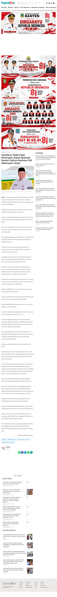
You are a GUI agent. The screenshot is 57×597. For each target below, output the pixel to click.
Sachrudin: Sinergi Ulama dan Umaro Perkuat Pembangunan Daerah (45, 228)
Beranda (3, 7)
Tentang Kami (28, 582)
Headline (12, 442)
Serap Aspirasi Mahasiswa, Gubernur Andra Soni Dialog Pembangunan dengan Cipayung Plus (14, 536)
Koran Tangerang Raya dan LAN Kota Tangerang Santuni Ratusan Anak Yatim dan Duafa (46, 190)
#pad (27, 439)
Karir (35, 587)
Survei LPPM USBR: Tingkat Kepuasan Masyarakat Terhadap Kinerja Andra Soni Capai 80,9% (13, 544)
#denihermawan (21, 439)
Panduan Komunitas (44, 587)
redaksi (8, 447)
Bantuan (36, 584)
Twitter (20, 585)
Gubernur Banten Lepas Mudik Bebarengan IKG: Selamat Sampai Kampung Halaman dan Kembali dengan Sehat (14, 553)
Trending (42, 584)
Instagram (21, 584)
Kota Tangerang (25, 7)
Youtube (20, 587)
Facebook (21, 582)
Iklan (35, 585)
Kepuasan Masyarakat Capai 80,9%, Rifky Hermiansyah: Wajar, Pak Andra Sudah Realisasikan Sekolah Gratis (13, 561)
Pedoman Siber (28, 585)
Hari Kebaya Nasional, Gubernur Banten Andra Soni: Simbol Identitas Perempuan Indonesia (13, 570)
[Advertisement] (28, 45)
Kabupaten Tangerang (37, 7)
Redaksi (27, 584)
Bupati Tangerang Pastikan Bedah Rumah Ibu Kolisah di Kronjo (44, 222)
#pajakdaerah (5, 442)
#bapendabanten (12, 439)
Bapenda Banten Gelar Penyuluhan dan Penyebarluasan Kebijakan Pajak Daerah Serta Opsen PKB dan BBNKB (46, 157)
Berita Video (42, 585)
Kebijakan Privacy (29, 587)
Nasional (10, 7)
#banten (4, 439)
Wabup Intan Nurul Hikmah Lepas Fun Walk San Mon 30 (45, 164)
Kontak (36, 582)
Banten (16, 7)
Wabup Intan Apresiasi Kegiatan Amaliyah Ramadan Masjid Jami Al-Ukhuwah (44, 182)
